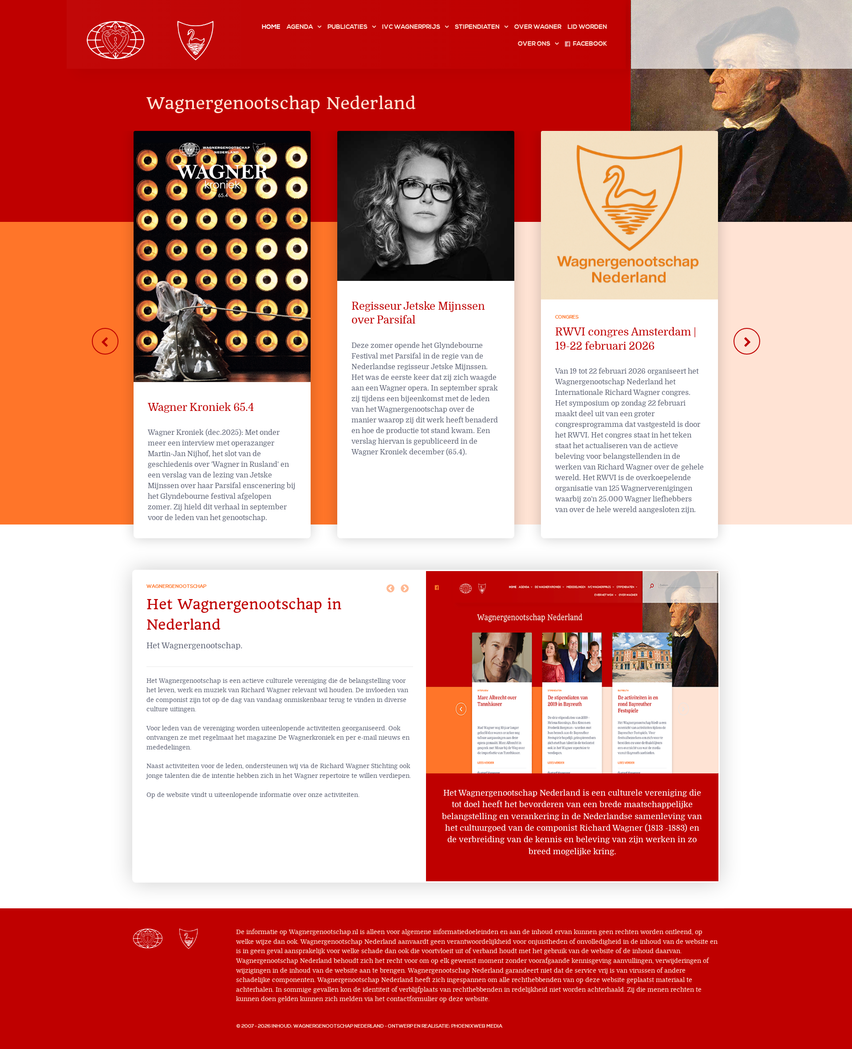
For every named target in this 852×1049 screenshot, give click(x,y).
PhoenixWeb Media (476, 1026)
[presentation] (105, 341)
